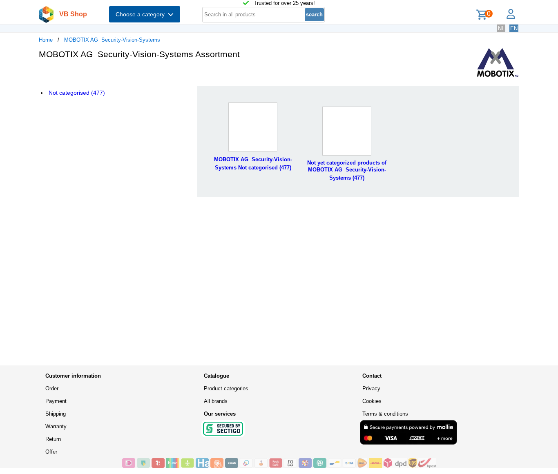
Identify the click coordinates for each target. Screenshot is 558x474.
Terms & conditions (385, 414)
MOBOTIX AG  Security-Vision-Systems (112, 40)
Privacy (371, 388)
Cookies (372, 401)
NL (501, 28)
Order (51, 388)
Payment (56, 401)
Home (46, 40)
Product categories (226, 388)
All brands (216, 401)
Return (53, 439)
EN (514, 28)
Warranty (56, 426)
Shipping (55, 414)
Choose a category (142, 14)
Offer (51, 452)
